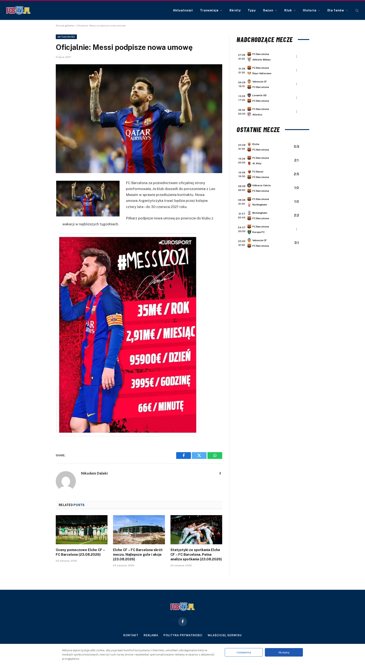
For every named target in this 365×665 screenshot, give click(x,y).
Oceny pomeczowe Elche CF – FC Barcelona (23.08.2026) (80, 552)
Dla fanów (335, 10)
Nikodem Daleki (94, 473)
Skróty (235, 10)
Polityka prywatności (182, 635)
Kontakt (130, 635)
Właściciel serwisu (224, 635)
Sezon (268, 10)
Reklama (151, 635)
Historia (309, 10)
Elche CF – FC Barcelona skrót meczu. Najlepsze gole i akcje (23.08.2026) (138, 554)
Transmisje (209, 10)
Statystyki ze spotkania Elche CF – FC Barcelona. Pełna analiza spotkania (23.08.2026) (196, 554)
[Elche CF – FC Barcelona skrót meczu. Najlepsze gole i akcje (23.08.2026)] (139, 529)
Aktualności (183, 10)
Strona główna (65, 25)
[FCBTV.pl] (18, 10)
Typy (252, 10)
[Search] (357, 10)
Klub (288, 10)
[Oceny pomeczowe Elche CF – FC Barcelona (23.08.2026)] (82, 529)
